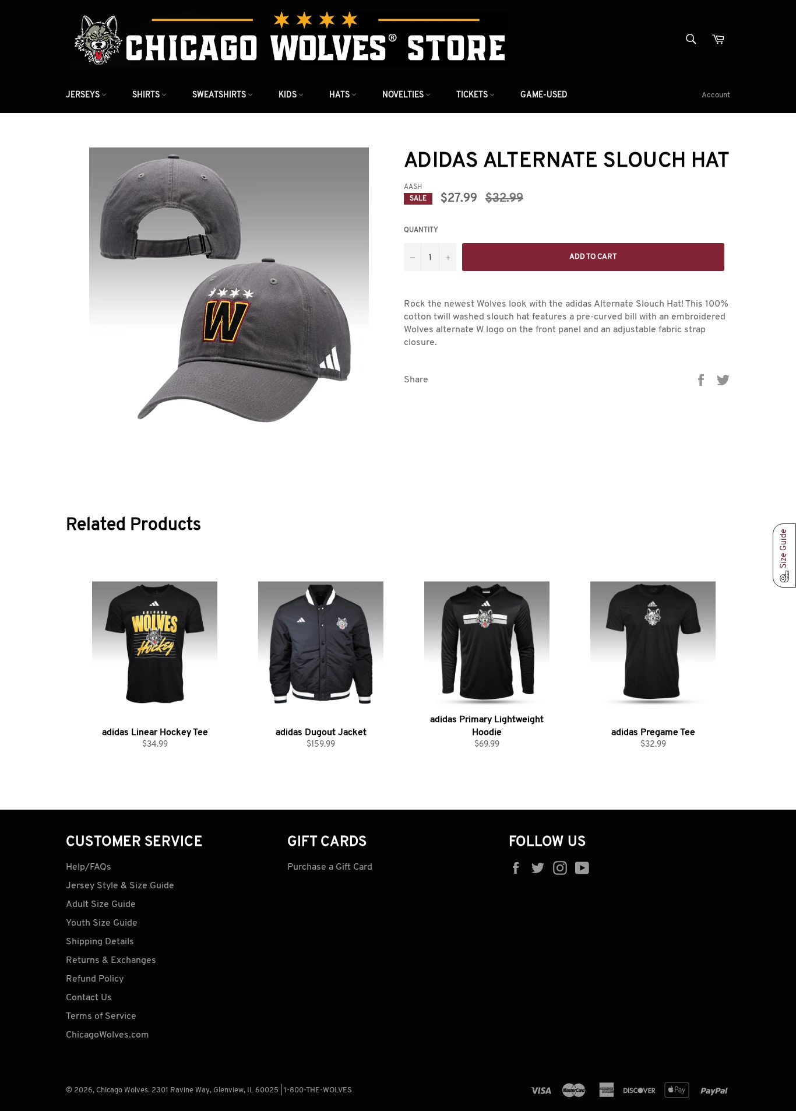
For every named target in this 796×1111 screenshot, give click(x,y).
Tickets (472, 95)
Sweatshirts (220, 95)
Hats (340, 95)
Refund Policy (95, 979)
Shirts (146, 95)
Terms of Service (101, 1016)
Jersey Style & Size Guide (120, 886)
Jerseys (83, 95)
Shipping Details (100, 942)
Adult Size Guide (101, 904)
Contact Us (89, 998)
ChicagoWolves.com (107, 1035)
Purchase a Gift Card (329, 867)
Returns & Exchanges (111, 960)
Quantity (421, 230)
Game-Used (544, 95)
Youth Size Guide (102, 923)
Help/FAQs (88, 867)
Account (716, 95)
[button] (784, 555)
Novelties (403, 95)
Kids (288, 95)
